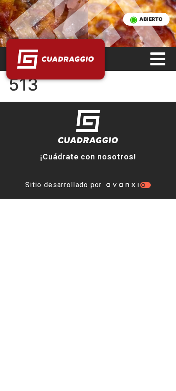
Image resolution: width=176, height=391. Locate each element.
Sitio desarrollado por (63, 185)
